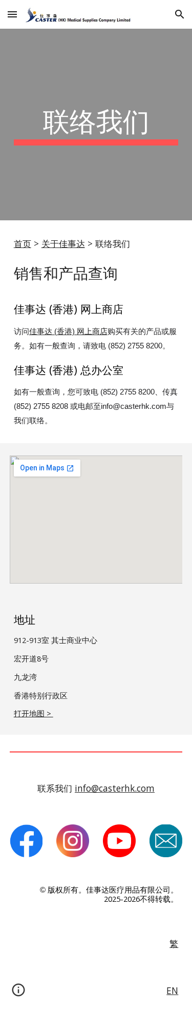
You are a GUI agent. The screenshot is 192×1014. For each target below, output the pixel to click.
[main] (96, 124)
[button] (12, 14)
